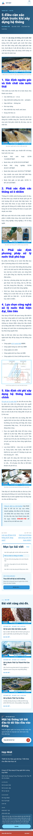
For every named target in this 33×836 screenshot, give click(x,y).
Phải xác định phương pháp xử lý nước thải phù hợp (16, 559)
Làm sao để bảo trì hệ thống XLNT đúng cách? (9, 537)
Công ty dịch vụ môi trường (13, 506)
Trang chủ (4, 10)
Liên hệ (4, 803)
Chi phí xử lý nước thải (9, 401)
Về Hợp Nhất (6, 798)
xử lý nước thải (16, 343)
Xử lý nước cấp (6, 788)
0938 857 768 (6, 810)
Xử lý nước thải (6, 785)
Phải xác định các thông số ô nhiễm (13, 555)
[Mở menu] (29, 3)
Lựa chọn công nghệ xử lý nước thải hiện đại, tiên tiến (15, 565)
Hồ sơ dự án (5, 791)
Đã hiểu (16, 826)
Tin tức (11, 10)
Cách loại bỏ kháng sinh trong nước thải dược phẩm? (24, 537)
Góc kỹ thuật (5, 800)
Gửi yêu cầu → (16, 587)
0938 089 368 (6, 813)
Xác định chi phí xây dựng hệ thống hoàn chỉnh (16, 569)
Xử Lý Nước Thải (6, 26)
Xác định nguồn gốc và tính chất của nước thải (16, 552)
